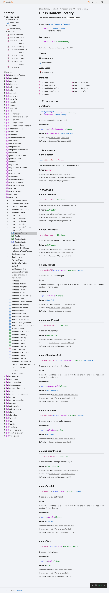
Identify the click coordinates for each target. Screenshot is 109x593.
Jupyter (89, 2)
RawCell (63, 491)
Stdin (60, 546)
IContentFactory (62, 42)
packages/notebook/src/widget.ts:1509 (60, 401)
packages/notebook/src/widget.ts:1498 (60, 311)
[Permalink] (53, 106)
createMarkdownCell (71, 395)
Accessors (11, 26)
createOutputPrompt (71, 470)
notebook (54, 9)
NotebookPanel (66, 9)
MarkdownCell (69, 360)
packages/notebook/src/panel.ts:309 (60, 48)
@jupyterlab (8, 2)
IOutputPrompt (64, 456)
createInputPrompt (70, 339)
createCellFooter (69, 214)
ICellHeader (61, 235)
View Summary (55, 24)
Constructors (12, 20)
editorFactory (68, 174)
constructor (65, 138)
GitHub (95, 2)
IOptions (71, 113)
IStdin (74, 546)
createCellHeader (70, 249)
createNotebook (69, 439)
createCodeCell (69, 304)
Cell (52, 113)
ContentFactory (80, 9)
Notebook (47, 29)
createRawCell (69, 526)
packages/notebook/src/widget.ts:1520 (60, 532)
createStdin (68, 570)
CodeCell (63, 270)
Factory (61, 160)
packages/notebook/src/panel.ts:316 (59, 442)
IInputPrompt (63, 325)
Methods (10, 32)
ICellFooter (61, 200)
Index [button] (43, 53)
